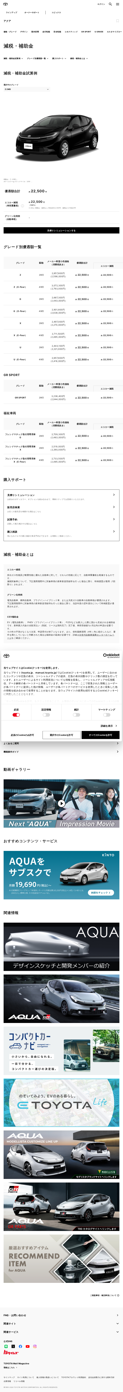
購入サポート (58, 58)
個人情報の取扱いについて (47, 1377)
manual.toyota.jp (45, 672)
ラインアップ (11, 12)
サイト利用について (25, 1377)
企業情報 (7, 1381)
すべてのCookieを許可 (100, 735)
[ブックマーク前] (117, 21)
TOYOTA (5, 4)
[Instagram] (34, 1346)
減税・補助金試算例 (12, 58)
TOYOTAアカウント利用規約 (73, 1377)
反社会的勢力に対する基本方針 (101, 1377)
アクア (7, 20)
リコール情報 (19, 1381)
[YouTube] (27, 1346)
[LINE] (6, 1346)
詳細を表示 (107, 725)
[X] (13, 1346)
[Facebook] (20, 1346)
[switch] (46, 715)
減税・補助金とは (77, 58)
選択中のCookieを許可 (61, 735)
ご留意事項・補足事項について (103, 1295)
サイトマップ (9, 1377)
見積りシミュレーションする (61, 230)
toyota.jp (27, 672)
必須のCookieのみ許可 (22, 735)
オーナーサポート (31, 12)
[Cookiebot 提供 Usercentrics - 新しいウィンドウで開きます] (106, 656)
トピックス (56, 12)
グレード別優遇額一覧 (36, 58)
